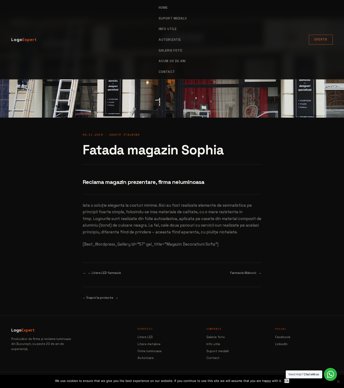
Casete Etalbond (124, 135)
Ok (287, 381)
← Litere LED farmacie (104, 273)
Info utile (213, 344)
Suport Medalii (173, 18)
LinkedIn (281, 344)
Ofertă (320, 39)
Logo (24, 39)
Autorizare (146, 358)
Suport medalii (217, 351)
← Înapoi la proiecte (98, 298)
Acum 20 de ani (172, 61)
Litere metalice (149, 344)
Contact (167, 72)
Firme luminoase (150, 351)
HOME (163, 8)
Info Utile (168, 29)
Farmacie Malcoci (243, 273)
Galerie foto (170, 50)
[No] (338, 381)
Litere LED (145, 337)
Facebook (282, 337)
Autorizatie (170, 40)
